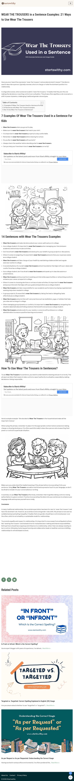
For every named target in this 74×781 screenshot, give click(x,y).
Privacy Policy (22, 775)
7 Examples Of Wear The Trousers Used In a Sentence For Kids (23, 105)
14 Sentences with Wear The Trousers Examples (19, 107)
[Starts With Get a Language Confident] (8, 3)
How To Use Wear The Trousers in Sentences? (18, 110)
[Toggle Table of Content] (41, 102)
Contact (12, 775)
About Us (4, 775)
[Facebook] (3, 579)
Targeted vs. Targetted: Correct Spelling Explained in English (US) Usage (28, 701)
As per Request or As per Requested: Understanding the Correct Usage (27, 758)
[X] (9, 579)
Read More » (46, 648)
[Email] (14, 579)
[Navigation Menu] (70, 3)
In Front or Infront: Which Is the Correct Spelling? (19, 644)
